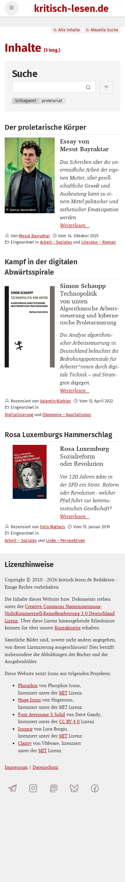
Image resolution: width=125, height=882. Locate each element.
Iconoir (25, 728)
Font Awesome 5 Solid (41, 714)
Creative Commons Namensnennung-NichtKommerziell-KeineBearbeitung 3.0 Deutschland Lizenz (60, 613)
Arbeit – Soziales (56, 242)
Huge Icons (29, 699)
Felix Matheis (52, 526)
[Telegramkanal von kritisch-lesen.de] (12, 788)
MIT (63, 692)
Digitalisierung (19, 414)
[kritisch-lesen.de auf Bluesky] (74, 788)
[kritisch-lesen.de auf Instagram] (33, 788)
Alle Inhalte (69, 30)
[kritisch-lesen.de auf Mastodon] (54, 788)
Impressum (16, 767)
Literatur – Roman (98, 242)
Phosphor (28, 685)
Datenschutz (45, 767)
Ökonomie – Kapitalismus (66, 414)
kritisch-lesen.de (71, 9)
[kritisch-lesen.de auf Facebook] (95, 788)
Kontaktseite (68, 627)
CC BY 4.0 (69, 721)
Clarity (25, 743)
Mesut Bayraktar (34, 235)
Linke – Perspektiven (65, 540)
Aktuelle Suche (104, 30)
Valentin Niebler (55, 400)
